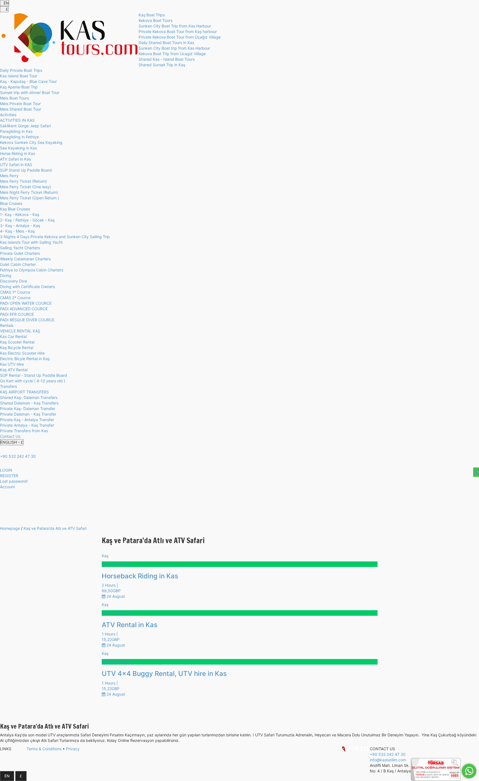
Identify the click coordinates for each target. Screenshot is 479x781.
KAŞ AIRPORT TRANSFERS (24, 392)
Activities (8, 114)
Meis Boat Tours (14, 98)
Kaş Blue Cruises (15, 209)
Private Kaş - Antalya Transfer (27, 419)
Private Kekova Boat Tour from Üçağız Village (180, 37)
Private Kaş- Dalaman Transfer (27, 408)
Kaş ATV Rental (13, 369)
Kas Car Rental (13, 336)
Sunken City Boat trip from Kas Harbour (174, 48)
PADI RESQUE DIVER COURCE (27, 319)
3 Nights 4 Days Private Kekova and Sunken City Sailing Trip (55, 236)
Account (7, 486)
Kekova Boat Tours (155, 20)
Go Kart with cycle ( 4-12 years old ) (32, 380)
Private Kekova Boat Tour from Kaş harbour (178, 31)
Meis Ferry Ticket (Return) (23, 181)
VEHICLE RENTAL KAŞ (20, 331)
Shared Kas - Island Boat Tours (167, 59)
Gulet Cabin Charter (18, 264)
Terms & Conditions (44, 748)
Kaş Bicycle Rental (16, 347)
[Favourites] (476, 472)
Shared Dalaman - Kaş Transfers (29, 403)
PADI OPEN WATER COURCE (26, 303)
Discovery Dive (13, 281)
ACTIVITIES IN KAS (17, 120)
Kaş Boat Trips (152, 14)
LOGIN (6, 470)
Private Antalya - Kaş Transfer (27, 425)
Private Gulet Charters (20, 253)
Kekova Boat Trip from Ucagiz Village (172, 53)
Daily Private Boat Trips (21, 70)
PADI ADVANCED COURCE (24, 308)
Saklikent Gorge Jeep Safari (25, 125)
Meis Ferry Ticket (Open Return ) (29, 197)
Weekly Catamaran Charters (25, 258)
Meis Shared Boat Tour (20, 109)
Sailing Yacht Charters (20, 247)
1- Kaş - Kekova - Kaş (19, 214)
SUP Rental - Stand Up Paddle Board (33, 375)
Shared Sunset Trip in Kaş (162, 64)
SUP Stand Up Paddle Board (26, 170)
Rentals (6, 325)
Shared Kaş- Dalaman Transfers (28, 397)
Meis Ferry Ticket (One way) (25, 186)
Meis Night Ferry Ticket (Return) (29, 192)
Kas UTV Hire (12, 364)
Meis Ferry (9, 175)
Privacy (73, 748)
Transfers (8, 386)
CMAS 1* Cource (15, 292)
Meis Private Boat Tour (20, 103)
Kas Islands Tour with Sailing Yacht (31, 242)
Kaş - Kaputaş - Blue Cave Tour (28, 81)
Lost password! (14, 481)
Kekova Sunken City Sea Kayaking (31, 142)
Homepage (10, 528)
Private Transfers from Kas (24, 430)
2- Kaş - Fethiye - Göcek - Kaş (27, 220)
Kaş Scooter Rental (17, 342)
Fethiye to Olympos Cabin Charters (31, 270)
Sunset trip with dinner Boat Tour (29, 92)
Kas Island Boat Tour (18, 75)
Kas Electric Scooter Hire (22, 353)
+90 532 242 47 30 (18, 456)
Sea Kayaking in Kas (18, 148)
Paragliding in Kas (16, 131)
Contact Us (10, 436)
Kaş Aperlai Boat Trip (19, 87)
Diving (5, 275)
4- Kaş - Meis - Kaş (17, 231)
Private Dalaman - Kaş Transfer (28, 414)
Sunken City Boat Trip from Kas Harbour (175, 26)
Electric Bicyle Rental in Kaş (25, 358)
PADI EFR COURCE (17, 314)
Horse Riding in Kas (17, 153)
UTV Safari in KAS (16, 164)
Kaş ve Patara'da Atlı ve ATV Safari (55, 528)
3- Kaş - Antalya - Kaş (20, 225)
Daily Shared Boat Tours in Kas (166, 42)
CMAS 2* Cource (15, 297)
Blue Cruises (11, 203)
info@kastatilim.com (388, 759)
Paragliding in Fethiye (19, 136)
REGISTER (9, 475)
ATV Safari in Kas (15, 159)
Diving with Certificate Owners (27, 286)
